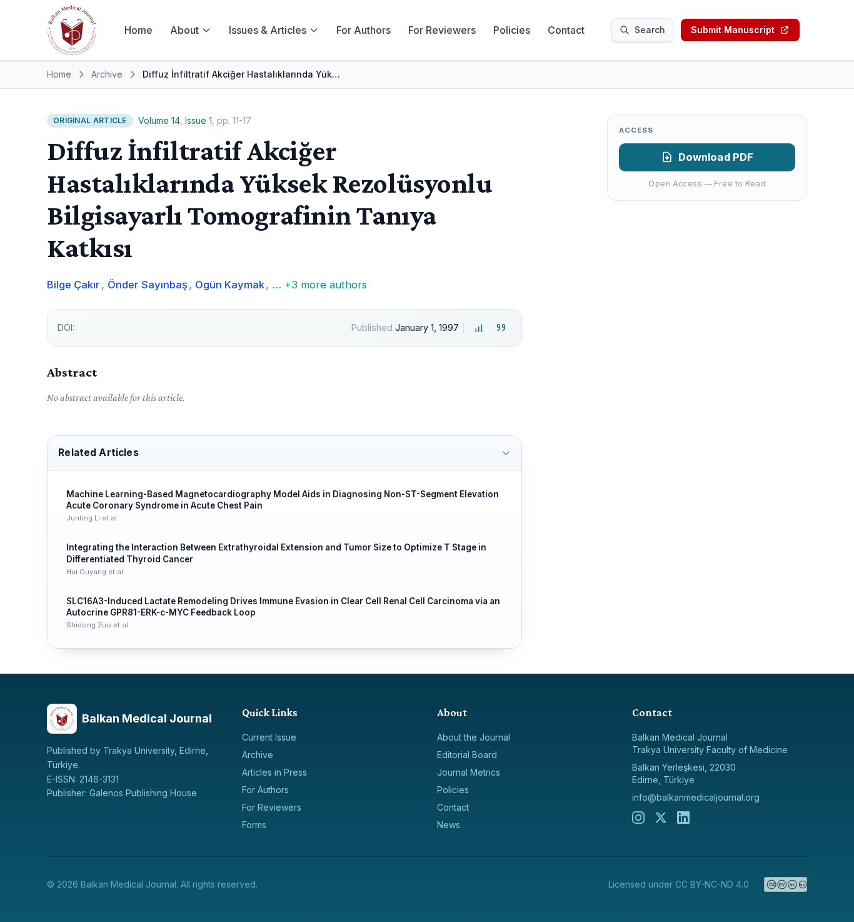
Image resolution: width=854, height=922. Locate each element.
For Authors (363, 30)
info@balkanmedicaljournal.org (696, 797)
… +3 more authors (320, 284)
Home (138, 30)
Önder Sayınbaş (148, 284)
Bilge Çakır (73, 284)
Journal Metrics (468, 772)
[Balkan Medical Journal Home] (72, 30)
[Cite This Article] (501, 327)
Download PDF (716, 157)
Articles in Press (274, 772)
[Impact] (478, 327)
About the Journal (473, 737)
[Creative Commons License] (785, 884)
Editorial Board (467, 754)
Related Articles (98, 452)
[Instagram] (638, 817)
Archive (107, 74)
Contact (566, 30)
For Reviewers (442, 30)
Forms (254, 824)
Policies (511, 30)
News (448, 824)
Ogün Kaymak (229, 284)
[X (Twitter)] (661, 817)
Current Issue (269, 737)
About (184, 30)
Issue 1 (198, 120)
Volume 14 (159, 120)
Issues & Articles (267, 30)
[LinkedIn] (683, 817)
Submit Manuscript (733, 29)
